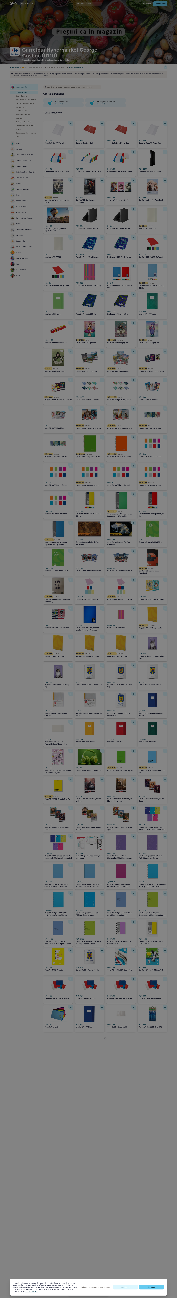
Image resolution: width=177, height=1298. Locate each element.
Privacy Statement (31, 1291)
